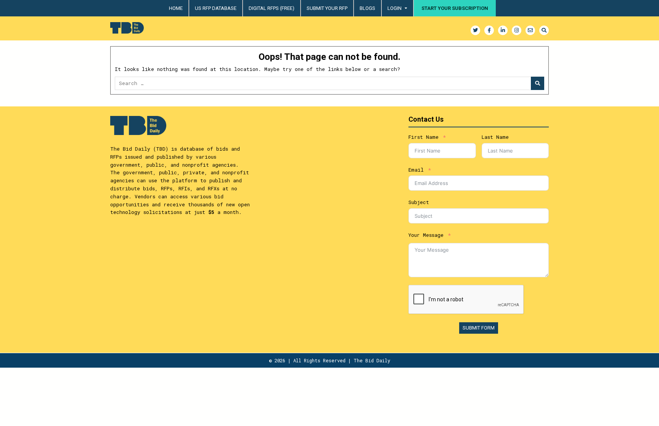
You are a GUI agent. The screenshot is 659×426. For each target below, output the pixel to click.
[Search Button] (544, 30)
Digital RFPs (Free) (271, 8)
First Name (423, 136)
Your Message (426, 234)
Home (176, 8)
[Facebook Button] (489, 30)
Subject (418, 202)
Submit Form (479, 328)
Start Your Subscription (454, 8)
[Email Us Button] (530, 30)
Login (394, 8)
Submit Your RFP (327, 8)
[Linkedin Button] (503, 30)
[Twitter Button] (475, 30)
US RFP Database (215, 8)
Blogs (367, 8)
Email (416, 169)
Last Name (495, 136)
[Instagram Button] (516, 30)
